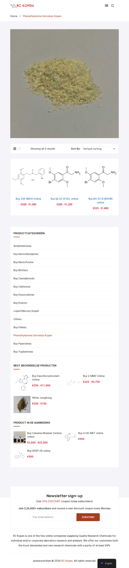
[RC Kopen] (22, 5)
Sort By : (76, 148)
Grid (15, 148)
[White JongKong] (22, 404)
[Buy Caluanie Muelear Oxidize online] (20, 437)
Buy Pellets (20, 327)
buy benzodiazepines (26, 254)
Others (18, 319)
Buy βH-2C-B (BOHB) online (100, 200)
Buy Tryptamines (23, 351)
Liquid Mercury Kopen (26, 310)
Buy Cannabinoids (24, 278)
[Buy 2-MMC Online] (72, 382)
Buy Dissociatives (24, 294)
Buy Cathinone (22, 286)
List (19, 148)
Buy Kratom (20, 302)
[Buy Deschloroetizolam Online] (22, 382)
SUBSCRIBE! (88, 517)
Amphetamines (22, 245)
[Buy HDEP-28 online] (20, 455)
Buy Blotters (21, 270)
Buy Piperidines (22, 343)
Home (13, 16)
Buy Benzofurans (24, 262)
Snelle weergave (28, 189)
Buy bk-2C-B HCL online (64, 198)
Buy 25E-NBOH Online (28, 198)
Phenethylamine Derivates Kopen (33, 335)
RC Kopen (67, 560)
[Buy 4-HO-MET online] (70, 437)
